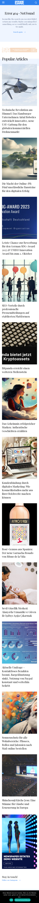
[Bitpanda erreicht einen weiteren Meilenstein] (19, 343)
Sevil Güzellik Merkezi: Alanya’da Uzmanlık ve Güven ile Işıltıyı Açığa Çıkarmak (19, 612)
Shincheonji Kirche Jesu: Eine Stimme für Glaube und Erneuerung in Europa (19, 803)
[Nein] (37, 897)
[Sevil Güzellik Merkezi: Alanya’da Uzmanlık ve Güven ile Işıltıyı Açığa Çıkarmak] (19, 583)
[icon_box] (19, 32)
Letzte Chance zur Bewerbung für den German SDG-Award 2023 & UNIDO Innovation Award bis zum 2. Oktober (19, 248)
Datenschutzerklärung (22, 900)
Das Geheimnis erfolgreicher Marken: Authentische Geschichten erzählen (18, 427)
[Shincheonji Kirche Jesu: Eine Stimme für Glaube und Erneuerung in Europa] (19, 775)
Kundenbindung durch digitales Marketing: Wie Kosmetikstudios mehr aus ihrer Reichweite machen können (17, 490)
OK (11, 900)
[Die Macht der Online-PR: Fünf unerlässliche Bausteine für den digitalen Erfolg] (19, 159)
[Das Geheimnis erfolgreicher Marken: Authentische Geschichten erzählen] (19, 399)
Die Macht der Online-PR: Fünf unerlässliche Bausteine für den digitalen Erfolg (19, 187)
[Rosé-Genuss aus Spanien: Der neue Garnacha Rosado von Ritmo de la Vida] (19, 524)
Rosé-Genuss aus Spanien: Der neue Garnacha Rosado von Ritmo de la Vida (17, 552)
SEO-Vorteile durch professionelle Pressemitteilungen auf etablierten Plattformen (16, 311)
